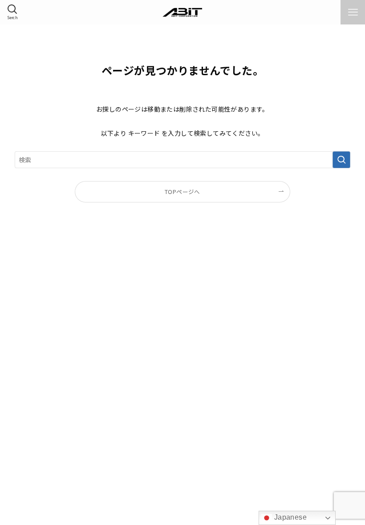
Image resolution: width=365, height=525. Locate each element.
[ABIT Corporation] (182, 12)
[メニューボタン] (353, 12)
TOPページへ (182, 191)
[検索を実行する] (341, 159)
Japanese (289, 517)
